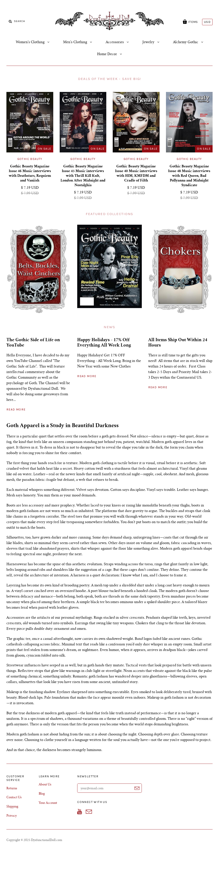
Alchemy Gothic (186, 42)
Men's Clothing (75, 42)
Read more (16, 409)
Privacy (11, 816)
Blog (42, 793)
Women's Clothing (30, 42)
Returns (11, 788)
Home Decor (107, 54)
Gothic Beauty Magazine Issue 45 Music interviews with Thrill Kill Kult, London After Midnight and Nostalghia (83, 176)
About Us (45, 784)
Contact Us (14, 797)
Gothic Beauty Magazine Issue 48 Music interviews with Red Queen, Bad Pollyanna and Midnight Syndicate (189, 176)
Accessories (115, 42)
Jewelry (148, 42)
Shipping (12, 806)
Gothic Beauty (29, 159)
